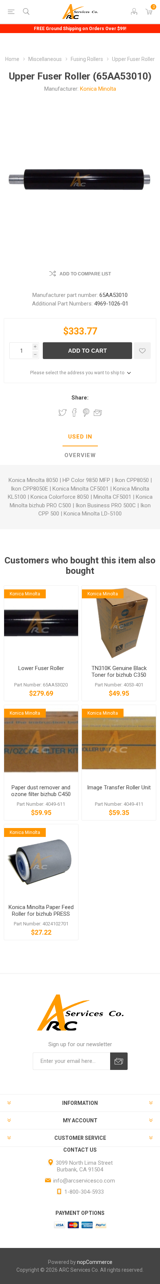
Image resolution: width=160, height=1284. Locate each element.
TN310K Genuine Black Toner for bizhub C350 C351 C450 (119, 675)
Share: (80, 397)
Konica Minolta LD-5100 (93, 513)
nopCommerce (94, 1262)
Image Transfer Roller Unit (119, 787)
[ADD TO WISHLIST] (142, 350)
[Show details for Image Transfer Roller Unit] (119, 742)
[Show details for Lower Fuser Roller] (41, 623)
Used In (80, 436)
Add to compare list (85, 273)
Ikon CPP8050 (132, 480)
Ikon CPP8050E (29, 488)
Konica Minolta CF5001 (80, 488)
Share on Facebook (74, 412)
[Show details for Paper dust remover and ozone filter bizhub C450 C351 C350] (41, 742)
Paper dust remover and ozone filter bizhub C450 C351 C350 (41, 794)
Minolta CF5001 (112, 497)
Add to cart (87, 350)
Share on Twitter (62, 412)
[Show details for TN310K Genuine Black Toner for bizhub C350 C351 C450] (119, 623)
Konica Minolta (98, 88)
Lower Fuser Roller (41, 668)
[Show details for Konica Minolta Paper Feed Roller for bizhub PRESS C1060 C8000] (41, 861)
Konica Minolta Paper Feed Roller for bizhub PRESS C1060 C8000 (41, 914)
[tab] (80, 437)
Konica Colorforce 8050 (60, 497)
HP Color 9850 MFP (86, 480)
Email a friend (98, 412)
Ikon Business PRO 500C (106, 505)
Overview (80, 455)
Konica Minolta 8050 (33, 480)
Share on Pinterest (86, 412)
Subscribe (119, 1061)
